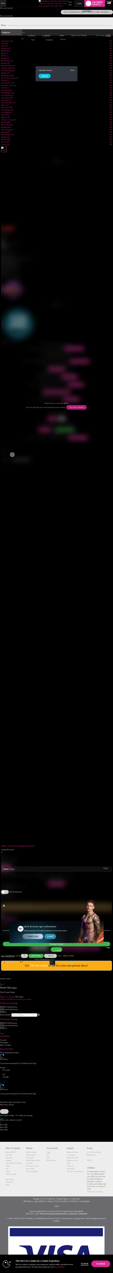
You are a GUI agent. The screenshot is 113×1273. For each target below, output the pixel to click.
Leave (84, 1264)
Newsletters (70, 1169)
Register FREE (10, 1152)
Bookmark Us (91, 1155)
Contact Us (70, 1166)
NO (61, 418)
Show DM (3, 1125)
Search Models (5, 1015)
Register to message (7, 997)
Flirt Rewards (50, 1160)
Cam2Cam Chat (11, 1174)
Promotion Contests (32, 1166)
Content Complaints (91, 1218)
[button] (1, 456)
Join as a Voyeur (56, 369)
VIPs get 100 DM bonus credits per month (15, 999)
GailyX (89, 1160)
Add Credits (36, 956)
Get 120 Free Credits (94, 1152)
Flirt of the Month (32, 1171)
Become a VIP (76, 385)
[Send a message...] (56, 1098)
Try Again (45, 430)
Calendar (8, 1160)
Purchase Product (56, 944)
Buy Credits (10, 1179)
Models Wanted (31, 1152)
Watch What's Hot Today (14, 1163)
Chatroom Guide (72, 1160)
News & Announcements (75, 1171)
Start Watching (70, 377)
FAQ (68, 1163)
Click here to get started (94, 1192)
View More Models (74, 348)
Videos (8, 1166)
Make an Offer (68, 956)
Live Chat (9, 1155)
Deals (7, 1185)
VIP (7, 1169)
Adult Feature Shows (33, 1160)
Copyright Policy (78, 1218)
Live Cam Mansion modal (11, 956)
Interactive (9, 1158)
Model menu (11, 962)
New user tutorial (6, 8)
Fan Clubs (29, 1163)
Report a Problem (72, 1152)
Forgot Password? (73, 1158)
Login (79, 3)
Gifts (48, 1158)
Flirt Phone (9, 1182)
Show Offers (30, 1169)
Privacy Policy (54, 1218)
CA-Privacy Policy (66, 1218)
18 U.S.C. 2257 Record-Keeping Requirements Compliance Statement (56, 1213)
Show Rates (30, 1158)
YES (52, 418)
